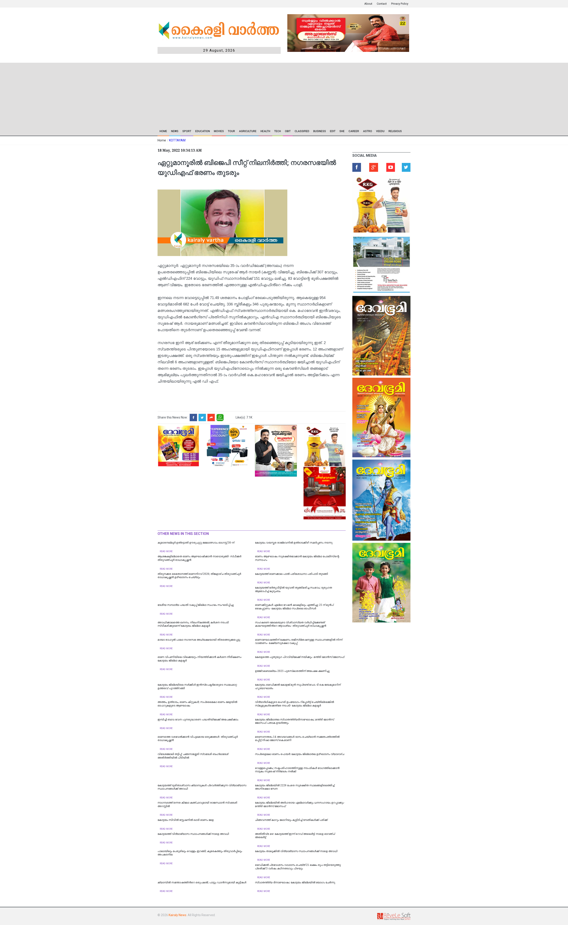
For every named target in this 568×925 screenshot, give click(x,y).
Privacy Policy (399, 3)
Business (319, 131)
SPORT (186, 131)
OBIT (288, 131)
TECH (277, 131)
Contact (382, 3)
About (368, 3)
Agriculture (247, 131)
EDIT (332, 131)
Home (163, 131)
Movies (219, 131)
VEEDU (380, 131)
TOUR (231, 131)
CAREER (354, 131)
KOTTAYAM (177, 140)
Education (202, 131)
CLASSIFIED (302, 131)
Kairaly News (177, 915)
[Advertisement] (252, 94)
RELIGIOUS (395, 131)
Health (265, 131)
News (174, 131)
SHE (342, 131)
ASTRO (367, 131)
